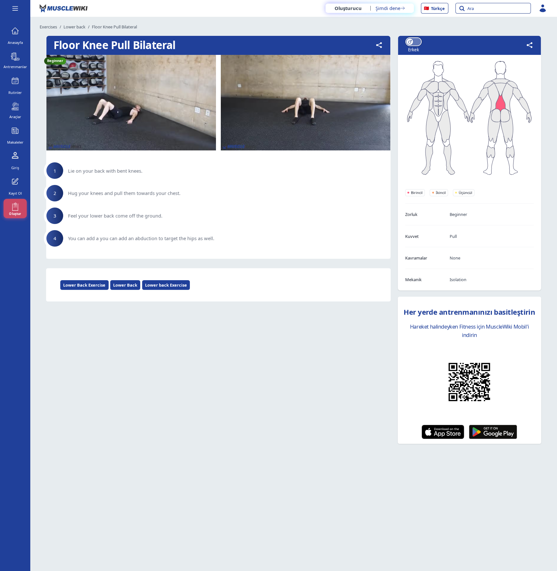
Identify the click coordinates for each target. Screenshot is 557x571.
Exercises (48, 27)
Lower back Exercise (166, 285)
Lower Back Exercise (84, 285)
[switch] (413, 42)
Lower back (74, 27)
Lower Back (125, 285)
